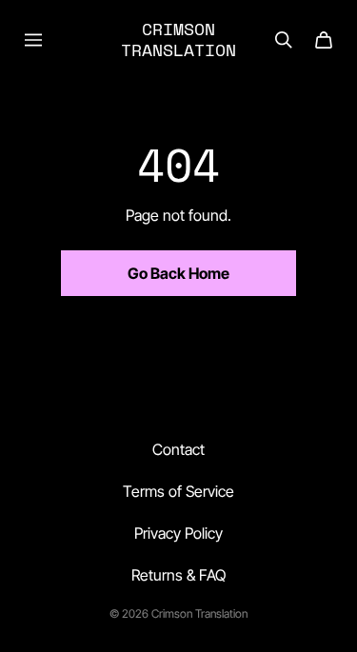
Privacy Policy (178, 533)
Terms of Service (178, 491)
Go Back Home (178, 273)
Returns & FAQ (178, 574)
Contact (178, 449)
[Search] (283, 40)
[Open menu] (33, 40)
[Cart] (323, 40)
